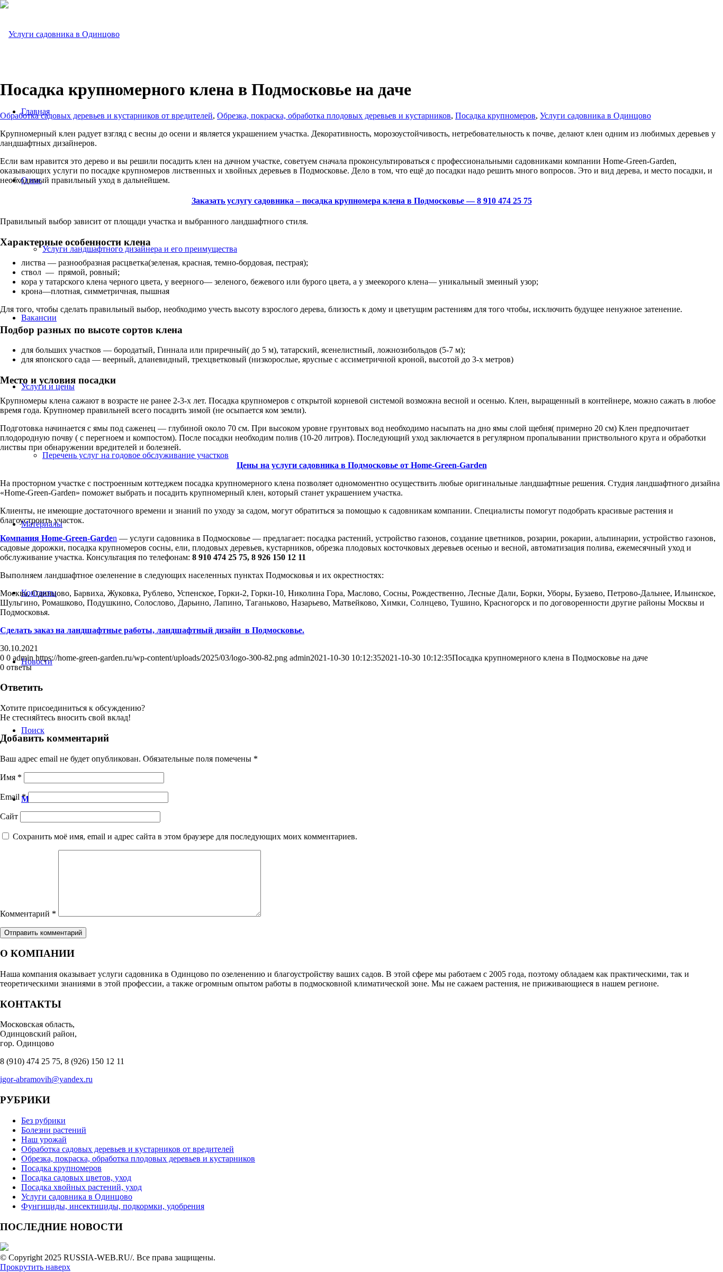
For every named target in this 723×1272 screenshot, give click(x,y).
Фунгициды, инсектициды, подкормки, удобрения (112, 1206)
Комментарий (28, 913)
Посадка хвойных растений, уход (81, 1187)
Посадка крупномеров (495, 115)
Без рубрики (43, 1120)
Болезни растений (53, 1129)
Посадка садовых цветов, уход (76, 1177)
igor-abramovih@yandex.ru (46, 1079)
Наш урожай (44, 1139)
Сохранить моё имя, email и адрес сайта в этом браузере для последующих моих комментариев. (185, 836)
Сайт (9, 816)
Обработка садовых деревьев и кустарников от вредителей (106, 115)
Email (13, 796)
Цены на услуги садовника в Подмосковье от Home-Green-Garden (362, 465)
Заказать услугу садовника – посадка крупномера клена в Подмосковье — (362, 200)
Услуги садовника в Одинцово (595, 115)
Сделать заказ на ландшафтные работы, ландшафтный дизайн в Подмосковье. (152, 630)
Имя (11, 777)
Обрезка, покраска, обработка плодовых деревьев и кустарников (334, 115)
